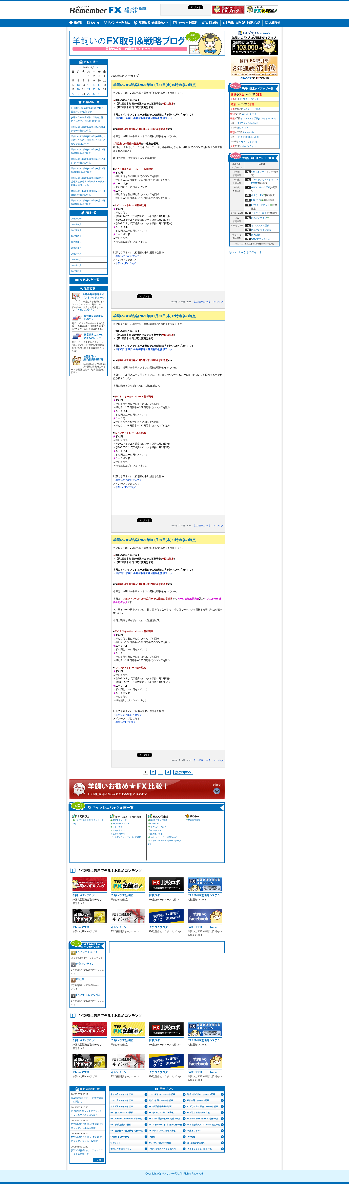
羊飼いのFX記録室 (122, 895)
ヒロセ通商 (117, 827)
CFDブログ (115, 1143)
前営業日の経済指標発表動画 (93, 358)
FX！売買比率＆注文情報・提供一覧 (126, 1131)
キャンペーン (119, 927)
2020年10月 (77, 218)
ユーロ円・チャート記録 (121, 1100)
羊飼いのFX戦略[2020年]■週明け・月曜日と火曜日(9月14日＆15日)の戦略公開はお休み (88, 181)
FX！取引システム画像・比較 (162, 1131)
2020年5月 (76, 248)
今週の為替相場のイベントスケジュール (93, 296)
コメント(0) (218, 302)
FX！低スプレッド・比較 (121, 1112)
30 (94, 93)
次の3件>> (183, 772)
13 (78, 85)
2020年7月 (76, 236)
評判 (248, 172)
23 (94, 89)
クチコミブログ (158, 927)
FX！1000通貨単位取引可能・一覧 (164, 1118)
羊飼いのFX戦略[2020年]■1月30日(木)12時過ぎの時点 (154, 316)
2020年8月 (76, 230)
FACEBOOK (195, 927)
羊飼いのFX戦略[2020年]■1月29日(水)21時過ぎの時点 (154, 540)
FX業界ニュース (194, 1131)
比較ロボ (154, 895)
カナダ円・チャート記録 (121, 1106)
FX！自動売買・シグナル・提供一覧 (203, 1124)
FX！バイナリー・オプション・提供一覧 (165, 1124)
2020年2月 (76, 265)
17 (99, 85)
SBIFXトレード (119, 820)
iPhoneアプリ (81, 927)
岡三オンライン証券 (261, 230)
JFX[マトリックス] (120, 830)
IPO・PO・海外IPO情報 (160, 1143)
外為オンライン (157, 834)
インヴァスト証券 (260, 225)
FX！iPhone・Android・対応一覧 (126, 1118)
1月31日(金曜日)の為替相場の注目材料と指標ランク (144, 118)
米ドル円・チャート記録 (121, 1094)
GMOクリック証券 (158, 820)
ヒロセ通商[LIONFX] (248, 137)
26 (72, 93)
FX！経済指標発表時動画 (160, 1106)
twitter (214, 927)
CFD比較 (191, 1137)
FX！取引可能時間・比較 (198, 1112)
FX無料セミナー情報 (119, 1137)
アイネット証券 (259, 213)
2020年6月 (76, 242)
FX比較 (152, 1137)
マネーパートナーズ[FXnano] (163, 837)
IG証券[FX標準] (117, 834)
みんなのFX (155, 830)
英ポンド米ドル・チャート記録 (201, 1094)
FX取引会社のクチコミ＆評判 (162, 1149)
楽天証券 (255, 234)
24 (99, 89)
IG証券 (80, 979)
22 (88, 89)
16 (94, 85)
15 (88, 85)
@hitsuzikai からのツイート (245, 252)
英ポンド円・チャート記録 (161, 1100)
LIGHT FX (155, 823)
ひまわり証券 (194, 820)
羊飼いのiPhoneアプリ (120, 1149)
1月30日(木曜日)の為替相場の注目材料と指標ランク (144, 349)
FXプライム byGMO (88, 994)
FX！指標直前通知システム (204, 895)
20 (78, 89)
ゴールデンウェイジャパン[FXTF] (125, 837)
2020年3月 (76, 259)
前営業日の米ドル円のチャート (93, 317)
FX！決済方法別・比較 (120, 1124)
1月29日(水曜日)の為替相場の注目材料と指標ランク (144, 573)
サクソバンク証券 (158, 827)
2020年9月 (76, 224)
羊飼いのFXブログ (126, 263)
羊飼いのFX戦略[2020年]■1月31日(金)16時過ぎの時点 (154, 85)
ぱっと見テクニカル (196, 1143)
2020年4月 (76, 254)
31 (99, 93)
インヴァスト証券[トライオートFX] (257, 118)
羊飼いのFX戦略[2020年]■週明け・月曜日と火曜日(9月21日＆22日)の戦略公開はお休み (88, 140)
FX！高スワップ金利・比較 (161, 1112)
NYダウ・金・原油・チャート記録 (202, 1106)
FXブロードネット (120, 823)
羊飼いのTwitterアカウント (130, 256)
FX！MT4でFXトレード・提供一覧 (202, 1118)
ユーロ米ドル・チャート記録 (162, 1094)
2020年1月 (76, 271)
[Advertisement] (168, 65)
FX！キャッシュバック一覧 (199, 1149)
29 (88, 93)
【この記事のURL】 (202, 302)
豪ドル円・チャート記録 (198, 1100)
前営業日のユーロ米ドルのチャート (93, 336)
